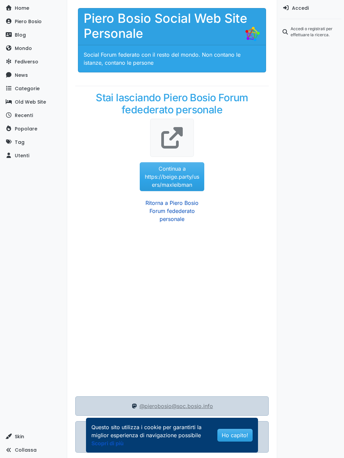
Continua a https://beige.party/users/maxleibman (172, 176)
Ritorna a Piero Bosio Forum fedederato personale (172, 210)
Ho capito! (235, 435)
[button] (33, 436)
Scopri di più (107, 443)
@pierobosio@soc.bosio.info (176, 406)
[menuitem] (310, 8)
